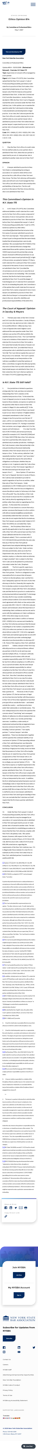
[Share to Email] (20, 1208)
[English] (4, 1418)
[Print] (25, 1208)
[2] (29, 257)
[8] (26, 413)
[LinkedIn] (19, 1347)
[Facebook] (4, 1347)
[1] (11, 230)
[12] (25, 594)
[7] (27, 407)
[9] (12, 494)
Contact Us (7, 1359)
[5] (18, 374)
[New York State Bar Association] (6, 4)
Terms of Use (7, 1395)
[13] (9, 789)
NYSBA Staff (7, 1370)
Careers (5, 1365)
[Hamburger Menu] (33, 4)
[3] (7, 353)
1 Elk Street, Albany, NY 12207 (12, 1434)
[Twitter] (34, 1347)
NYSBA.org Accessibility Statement (15, 1400)
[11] (24, 521)
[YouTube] (19, 1352)
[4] (13, 361)
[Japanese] (11, 1418)
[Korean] (6, 1418)
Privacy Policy (8, 1390)
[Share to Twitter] (16, 1208)
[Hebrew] (9, 1418)
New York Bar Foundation (12, 1380)
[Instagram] (4, 1352)
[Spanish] (17, 1418)
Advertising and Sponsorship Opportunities (18, 1375)
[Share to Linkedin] (11, 1208)
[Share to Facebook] (6, 1208)
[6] (30, 374)
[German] (19, 1418)
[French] (7, 1418)
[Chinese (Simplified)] (15, 1418)
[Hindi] (13, 1418)
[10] (18, 513)
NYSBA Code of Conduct (11, 1385)
